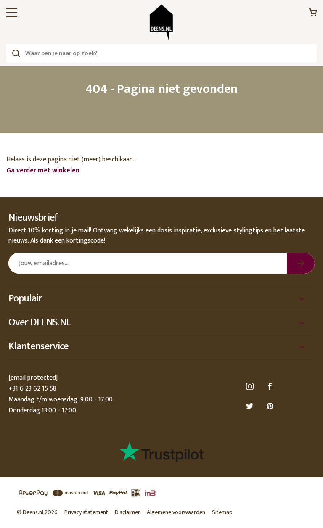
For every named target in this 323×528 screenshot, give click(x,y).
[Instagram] (251, 386)
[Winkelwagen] (313, 14)
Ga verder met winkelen (42, 170)
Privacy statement (86, 512)
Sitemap (222, 512)
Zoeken (15, 53)
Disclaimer (127, 512)
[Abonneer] (301, 263)
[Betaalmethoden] (161, 493)
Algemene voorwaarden (176, 512)
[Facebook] (271, 386)
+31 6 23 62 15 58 (32, 388)
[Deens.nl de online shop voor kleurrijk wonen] (161, 22)
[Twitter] (251, 406)
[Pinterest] (271, 406)
